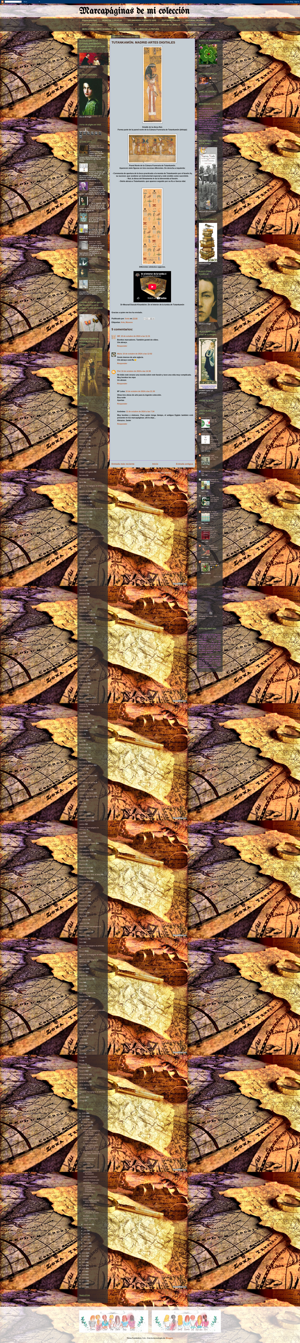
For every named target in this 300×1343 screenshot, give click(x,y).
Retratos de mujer (85, 1003)
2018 (83, 1269)
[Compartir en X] (149, 319)
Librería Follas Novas (86, 793)
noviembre (87, 1125)
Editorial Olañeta (84, 621)
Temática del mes (85, 1050)
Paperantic (82, 935)
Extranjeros (83, 684)
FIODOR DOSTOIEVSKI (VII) (90, 1220)
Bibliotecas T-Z (84, 519)
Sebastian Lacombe (86, 1019)
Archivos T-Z (83, 451)
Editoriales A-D (84, 639)
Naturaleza (83, 913)
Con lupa (82, 573)
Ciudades (82, 552)
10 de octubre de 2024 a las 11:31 (135, 336)
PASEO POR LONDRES (90, 1183)
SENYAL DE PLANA (207, 496)
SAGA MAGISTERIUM (90, 1177)
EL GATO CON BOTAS (90, 1142)
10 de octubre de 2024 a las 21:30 (140, 391)
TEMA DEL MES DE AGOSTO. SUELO (214, 534)
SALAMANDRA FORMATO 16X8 (142, 20)
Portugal (82, 969)
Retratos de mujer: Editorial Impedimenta (96, 270)
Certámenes (83, 545)
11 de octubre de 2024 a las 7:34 (140, 412)
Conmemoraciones (85, 580)
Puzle (81, 982)
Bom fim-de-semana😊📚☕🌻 (214, 565)
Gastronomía (83, 738)
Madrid (81, 836)
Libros (81, 803)
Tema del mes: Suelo (215, 482)
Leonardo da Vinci (85, 790)
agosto (86, 1228)
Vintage (81, 1101)
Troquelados (83, 1068)
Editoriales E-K (84, 642)
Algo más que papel (207, 455)
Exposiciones (83, 680)
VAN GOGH (86, 1163)
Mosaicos (82, 861)
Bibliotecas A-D (84, 502)
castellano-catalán (85, 533)
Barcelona (82, 475)
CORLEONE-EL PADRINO (91, 1169)
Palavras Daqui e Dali (208, 562)
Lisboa (81, 807)
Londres (82, 824)
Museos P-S (83, 902)
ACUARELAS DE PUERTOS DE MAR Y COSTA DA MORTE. (96, 283)
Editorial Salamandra (86, 628)
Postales (82, 972)
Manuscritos (83, 840)
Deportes (82, 590)
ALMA (81, 415)
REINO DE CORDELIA (112, 20)
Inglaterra (82, 772)
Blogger (169, 1338)
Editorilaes (82, 656)
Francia (81, 717)
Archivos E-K (83, 441)
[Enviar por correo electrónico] (144, 319)
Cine (80, 548)
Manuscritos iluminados (87, 843)
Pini (119, 371)
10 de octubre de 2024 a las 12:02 (137, 354)
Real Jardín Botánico (86, 993)
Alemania (82, 411)
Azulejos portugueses (86, 472)
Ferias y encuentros (85, 697)
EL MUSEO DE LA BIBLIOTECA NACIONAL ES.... (96, 148)
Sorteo (81, 1040)
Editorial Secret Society (87, 632)
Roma (81, 1007)
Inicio (155, 464)
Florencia (82, 701)
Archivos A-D (83, 437)
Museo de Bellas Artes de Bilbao (90, 875)
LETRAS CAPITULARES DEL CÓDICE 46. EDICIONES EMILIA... (90, 1147)
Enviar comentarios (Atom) (159, 473)
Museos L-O (83, 899)
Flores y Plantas (84, 710)
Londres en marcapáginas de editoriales (89, 829)
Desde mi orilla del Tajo (209, 512)
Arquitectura (83, 455)
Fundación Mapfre (85, 720)
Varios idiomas (84, 1085)
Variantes (82, 1078)
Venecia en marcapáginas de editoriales (92, 1092)
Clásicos (82, 555)
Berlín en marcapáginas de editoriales (92, 486)
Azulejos (82, 468)
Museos (129, 322)
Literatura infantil (85, 817)
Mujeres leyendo (84, 868)
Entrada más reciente (123, 464)
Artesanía (82, 462)
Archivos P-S (83, 448)
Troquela (82, 1064)
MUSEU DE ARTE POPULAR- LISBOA (95, 243)
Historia (82, 751)
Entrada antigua (184, 464)
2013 (83, 1284)
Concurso (82, 576)
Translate (82, 1300)
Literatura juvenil (85, 821)
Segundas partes (85, 1022)
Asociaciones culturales (87, 465)
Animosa (82, 421)
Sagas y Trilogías (85, 1016)
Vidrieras (82, 1097)
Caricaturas (83, 529)
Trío (80, 1061)
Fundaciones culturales (87, 727)
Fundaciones (83, 724)
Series (81, 1026)
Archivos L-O (83, 444)
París (81, 942)
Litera (81, 810)
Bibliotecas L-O (84, 512)
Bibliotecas (82, 498)
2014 (83, 1281)
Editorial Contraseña (86, 614)
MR (118, 336)
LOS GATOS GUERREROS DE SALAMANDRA (97, 215)
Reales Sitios (83, 996)
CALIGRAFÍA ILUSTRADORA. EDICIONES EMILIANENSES (89, 1189)
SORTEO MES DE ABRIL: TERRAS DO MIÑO (97, 226)
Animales (82, 418)
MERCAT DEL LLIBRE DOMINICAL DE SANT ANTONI (106, 29)
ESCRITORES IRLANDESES (88, 1173)
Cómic (81, 562)
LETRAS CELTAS (88, 1205)
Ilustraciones (83, 758)
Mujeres (82, 864)
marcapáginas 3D (85, 850)
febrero (86, 1246)
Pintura (81, 951)
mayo (86, 1237)
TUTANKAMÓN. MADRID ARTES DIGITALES (91, 1201)
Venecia (81, 1088)
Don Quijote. (83, 597)
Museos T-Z (83, 906)
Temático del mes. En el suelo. (214, 515)
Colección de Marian (85, 559)
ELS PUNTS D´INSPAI (90, 1208)
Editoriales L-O (84, 646)
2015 (83, 1278)
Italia (81, 779)
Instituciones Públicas (86, 776)
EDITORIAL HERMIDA (195, 20)
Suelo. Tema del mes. (214, 458)
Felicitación (82, 691)
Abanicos (82, 408)
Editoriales (82, 635)
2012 (83, 1287)
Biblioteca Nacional (85, 494)
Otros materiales (85, 932)
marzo (86, 1243)
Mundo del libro (84, 871)
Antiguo (81, 425)
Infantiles (82, 769)
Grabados (82, 744)
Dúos (81, 607)
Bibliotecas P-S (84, 515)
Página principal (89, 20)
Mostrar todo (217, 577)
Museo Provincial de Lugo (87, 882)
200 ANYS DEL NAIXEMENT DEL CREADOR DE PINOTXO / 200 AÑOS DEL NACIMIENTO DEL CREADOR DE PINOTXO (210, 442)
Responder (122, 346)
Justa (214, 78)
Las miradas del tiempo (87, 783)
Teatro (81, 1047)
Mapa (81, 847)
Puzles (81, 986)
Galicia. (81, 734)
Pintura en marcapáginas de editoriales (92, 955)
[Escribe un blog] (147, 319)
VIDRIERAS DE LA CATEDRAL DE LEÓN (91, 1212)
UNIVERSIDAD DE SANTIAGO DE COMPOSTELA (95, 260)
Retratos (82, 1000)
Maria (119, 354)
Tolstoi (81, 1054)
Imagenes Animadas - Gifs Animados (208, 617)
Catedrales (82, 541)
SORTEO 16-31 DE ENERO (95, 184)
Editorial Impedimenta (86, 618)
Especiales (82, 677)
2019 (83, 1265)
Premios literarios (85, 979)
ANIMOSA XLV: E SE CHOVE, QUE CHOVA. (90, 1139)
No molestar (83, 920)
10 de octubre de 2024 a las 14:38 (136, 371)
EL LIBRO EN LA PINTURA (147, 29)
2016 (83, 1275)
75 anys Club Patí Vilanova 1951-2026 (214, 499)
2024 (84, 1119)
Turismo (82, 1071)
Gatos (81, 741)
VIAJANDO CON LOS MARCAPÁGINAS (208, 529)
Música (81, 909)
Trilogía (81, 1057)
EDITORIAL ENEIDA (171, 20)
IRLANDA (86, 1216)
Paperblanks (83, 939)
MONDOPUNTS (206, 434)
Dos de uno (83, 600)
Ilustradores (83, 762)
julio (85, 1231)
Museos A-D (83, 892)
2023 (84, 1253)
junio (85, 1234)
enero (86, 1249)
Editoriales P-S (84, 649)
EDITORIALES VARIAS (92, 25)
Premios (82, 976)
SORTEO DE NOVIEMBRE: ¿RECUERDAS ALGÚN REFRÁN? (96, 167)
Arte (123, 322)
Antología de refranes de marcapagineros (87, 430)
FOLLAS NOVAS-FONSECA (120, 25)
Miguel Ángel (83, 857)
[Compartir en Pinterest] (153, 319)
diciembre (87, 1122)
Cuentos (82, 583)
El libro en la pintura (86, 659)
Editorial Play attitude (86, 625)
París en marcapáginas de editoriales (91, 946)
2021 (83, 1259)
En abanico (83, 663)
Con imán (82, 569)
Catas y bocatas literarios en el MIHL (91, 536)
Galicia (81, 731)
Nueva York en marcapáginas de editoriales (90, 928)
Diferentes (82, 594)
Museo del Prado (84, 878)
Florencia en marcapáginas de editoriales (89, 705)
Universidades (83, 1074)
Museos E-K (83, 895)
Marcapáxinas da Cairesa (209, 471)
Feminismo (83, 694)
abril (85, 1240)
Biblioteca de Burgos (86, 491)
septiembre (88, 1224)
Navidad (81, 916)
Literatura (82, 814)
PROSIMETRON (206, 418)
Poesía (81, 965)
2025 (84, 1116)
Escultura (82, 673)
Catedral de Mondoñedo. (214, 548)
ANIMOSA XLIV (88, 1194)
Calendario (82, 522)
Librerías (82, 800)
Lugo (80, 833)
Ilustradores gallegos (86, 765)
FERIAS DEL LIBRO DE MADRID (200, 25)
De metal (82, 586)
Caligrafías (83, 526)
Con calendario (84, 566)
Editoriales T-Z (84, 652)
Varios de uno (83, 1081)
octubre (86, 1128)
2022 (84, 1256)
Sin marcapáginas (85, 1033)
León (80, 786)
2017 (83, 1272)
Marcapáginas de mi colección (134, 11)
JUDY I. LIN (87, 1197)
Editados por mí (84, 611)
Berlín (81, 482)
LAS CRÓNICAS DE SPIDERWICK (89, 1159)
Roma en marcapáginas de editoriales (92, 1010)
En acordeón (83, 666)
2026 (84, 1113)
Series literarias (84, 1029)
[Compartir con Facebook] (151, 319)
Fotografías (83, 713)
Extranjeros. (83, 687)
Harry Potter (83, 748)
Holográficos (83, 755)
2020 (84, 1262)
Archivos (82, 434)
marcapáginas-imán (86, 854)
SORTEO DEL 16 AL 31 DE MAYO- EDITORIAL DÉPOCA (96, 199)
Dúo (202, 473)
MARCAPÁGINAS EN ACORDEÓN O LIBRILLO (159, 25)
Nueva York (83, 923)
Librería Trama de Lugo (87, 796)
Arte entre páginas (207, 546)
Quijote (81, 989)
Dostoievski (83, 604)
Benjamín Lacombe (85, 479)
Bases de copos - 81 (213, 421)
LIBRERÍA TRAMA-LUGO (91, 1180)
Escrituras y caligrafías (87, 670)
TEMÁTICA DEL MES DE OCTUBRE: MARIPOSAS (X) (91, 1154)
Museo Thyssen (84, 885)
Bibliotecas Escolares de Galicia (89, 508)
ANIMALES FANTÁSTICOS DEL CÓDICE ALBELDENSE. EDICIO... (91, 1133)
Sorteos (81, 1043)
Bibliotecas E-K (84, 505)
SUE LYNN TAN (88, 1166)
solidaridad (82, 1036)
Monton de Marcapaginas (209, 479)
